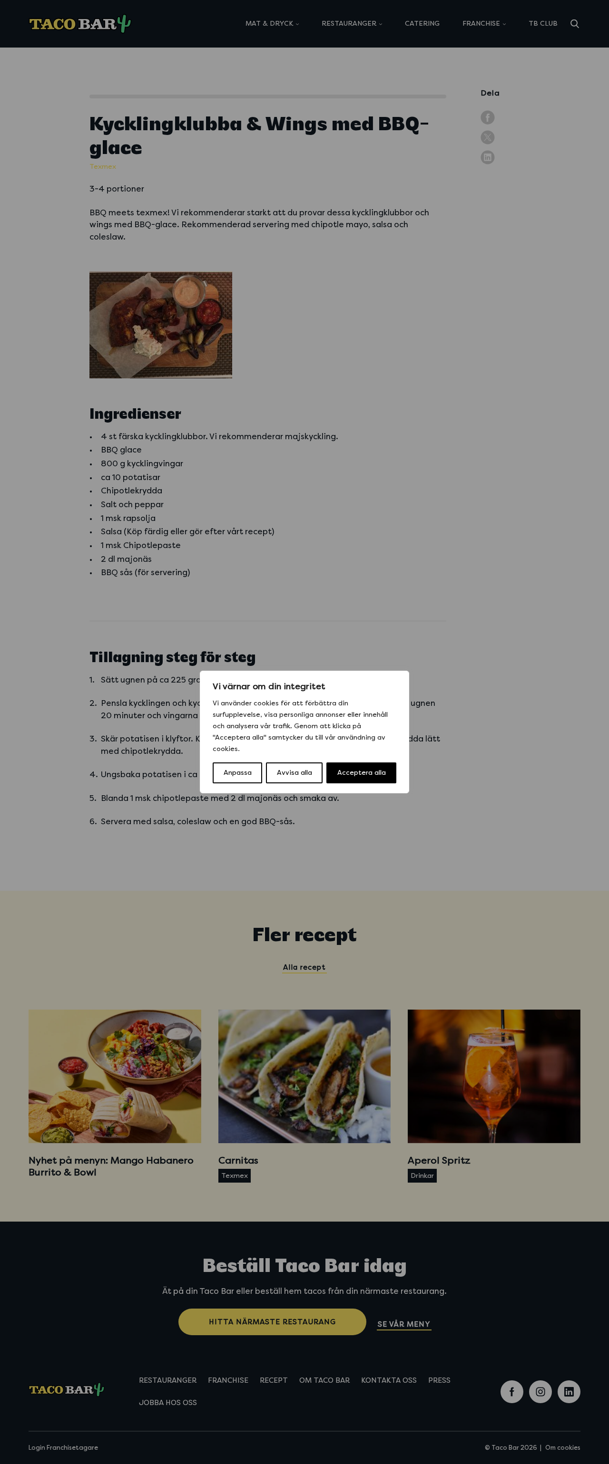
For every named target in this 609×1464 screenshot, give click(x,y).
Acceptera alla (361, 773)
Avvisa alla (294, 773)
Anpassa (238, 773)
